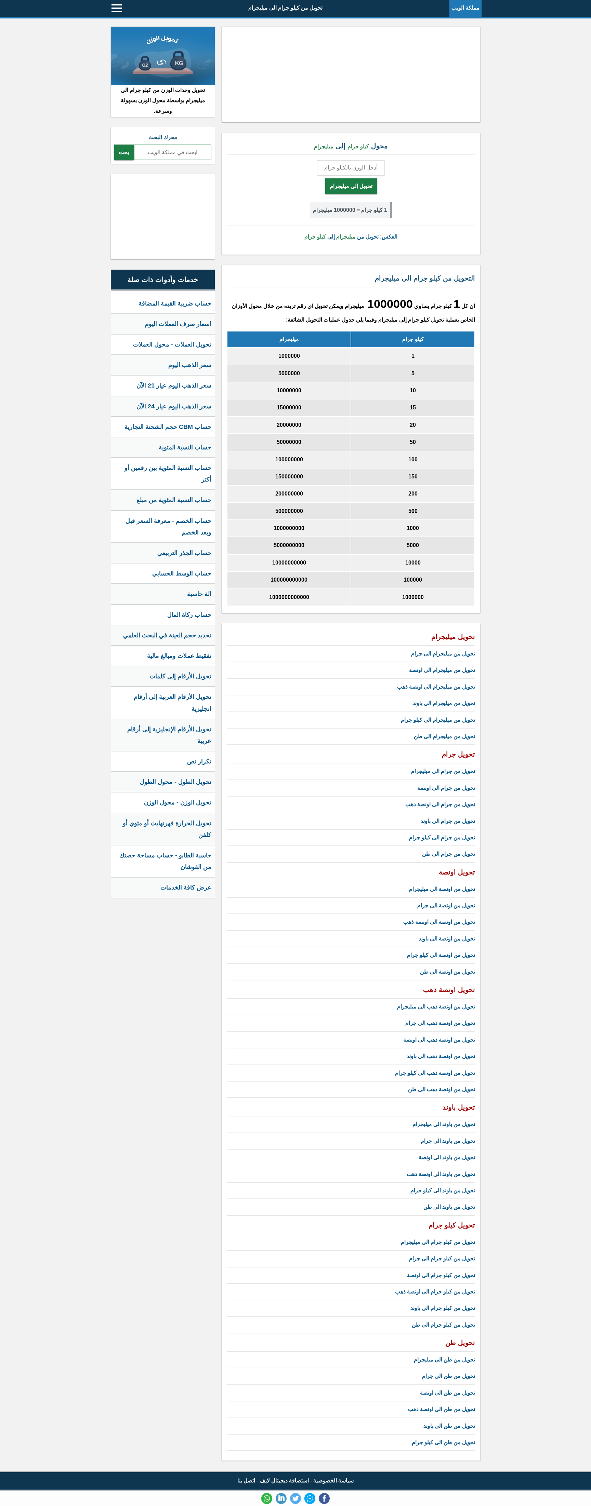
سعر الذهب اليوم (189, 365)
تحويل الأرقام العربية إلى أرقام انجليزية (172, 702)
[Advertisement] (351, 74)
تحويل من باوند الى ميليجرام (443, 1124)
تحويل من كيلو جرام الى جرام (442, 1258)
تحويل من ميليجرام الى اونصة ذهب (436, 687)
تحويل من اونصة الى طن (447, 972)
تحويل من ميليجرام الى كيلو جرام (438, 720)
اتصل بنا (246, 1480)
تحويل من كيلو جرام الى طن (443, 1325)
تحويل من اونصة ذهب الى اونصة (439, 1040)
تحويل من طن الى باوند (449, 1426)
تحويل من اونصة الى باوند (447, 938)
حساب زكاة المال (189, 614)
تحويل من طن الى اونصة (447, 1393)
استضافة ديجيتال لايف (284, 1480)
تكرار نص (199, 761)
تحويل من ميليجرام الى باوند (443, 703)
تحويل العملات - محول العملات (172, 344)
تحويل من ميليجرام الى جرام (443, 653)
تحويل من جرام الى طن (448, 854)
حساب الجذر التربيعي (184, 553)
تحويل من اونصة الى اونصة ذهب (439, 922)
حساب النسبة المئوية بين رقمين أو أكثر (167, 473)
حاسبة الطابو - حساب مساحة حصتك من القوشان (165, 861)
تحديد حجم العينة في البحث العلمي (167, 635)
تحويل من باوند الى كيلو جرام (442, 1190)
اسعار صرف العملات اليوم (178, 324)
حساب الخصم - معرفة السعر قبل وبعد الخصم (168, 526)
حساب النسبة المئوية (185, 447)
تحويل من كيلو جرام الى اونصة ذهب (435, 1291)
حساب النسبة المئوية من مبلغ (173, 500)
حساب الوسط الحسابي (181, 573)
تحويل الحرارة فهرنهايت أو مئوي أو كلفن (167, 829)
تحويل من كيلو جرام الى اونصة (441, 1275)
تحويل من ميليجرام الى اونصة (442, 670)
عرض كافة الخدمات (185, 887)
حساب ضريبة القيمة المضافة (175, 303)
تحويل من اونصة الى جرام (446, 905)
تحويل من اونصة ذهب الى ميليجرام (436, 1006)
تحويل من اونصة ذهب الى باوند (441, 1056)
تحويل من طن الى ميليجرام (444, 1359)
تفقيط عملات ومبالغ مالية (179, 655)
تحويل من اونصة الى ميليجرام (442, 889)
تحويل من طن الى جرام (448, 1376)
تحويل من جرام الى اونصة (446, 788)
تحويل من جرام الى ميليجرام (443, 771)
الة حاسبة (199, 594)
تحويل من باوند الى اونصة (447, 1157)
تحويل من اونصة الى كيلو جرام (441, 955)
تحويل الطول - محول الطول (175, 781)
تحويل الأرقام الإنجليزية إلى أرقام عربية (169, 735)
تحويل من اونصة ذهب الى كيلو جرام (435, 1073)
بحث (124, 152)
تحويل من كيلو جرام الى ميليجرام (285, 8)
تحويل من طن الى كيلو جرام (443, 1442)
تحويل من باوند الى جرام (448, 1141)
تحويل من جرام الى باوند (448, 821)
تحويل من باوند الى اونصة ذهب (441, 1174)
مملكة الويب (465, 8)
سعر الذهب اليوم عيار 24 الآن (173, 406)
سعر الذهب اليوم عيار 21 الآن (173, 385)
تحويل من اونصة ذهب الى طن (441, 1089)
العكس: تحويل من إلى (350, 237)
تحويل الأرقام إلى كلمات (180, 676)
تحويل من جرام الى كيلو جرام (442, 837)
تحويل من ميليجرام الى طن (444, 736)
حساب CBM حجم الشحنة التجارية (167, 426)
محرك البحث (163, 137)
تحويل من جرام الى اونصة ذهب (440, 804)
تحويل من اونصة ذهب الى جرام (440, 1023)
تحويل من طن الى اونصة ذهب (441, 1409)
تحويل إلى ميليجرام (351, 186)
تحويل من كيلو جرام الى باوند (442, 1308)
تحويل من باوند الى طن (449, 1207)
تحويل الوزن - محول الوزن (177, 802)
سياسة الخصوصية (333, 1480)
